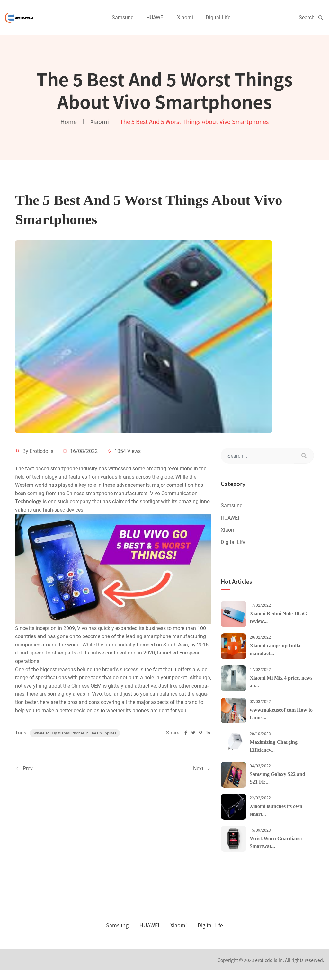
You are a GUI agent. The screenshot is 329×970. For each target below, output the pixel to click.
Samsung (123, 17)
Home (68, 121)
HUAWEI (155, 17)
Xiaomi (185, 17)
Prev (27, 768)
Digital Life (218, 17)
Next (199, 768)
